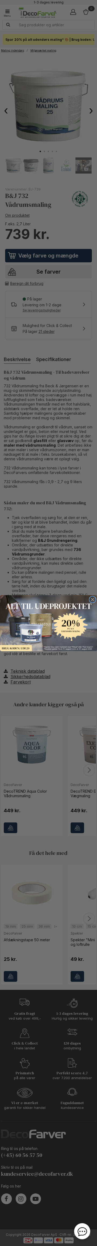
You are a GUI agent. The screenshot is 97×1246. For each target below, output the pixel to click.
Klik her (48, 623)
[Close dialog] (92, 599)
